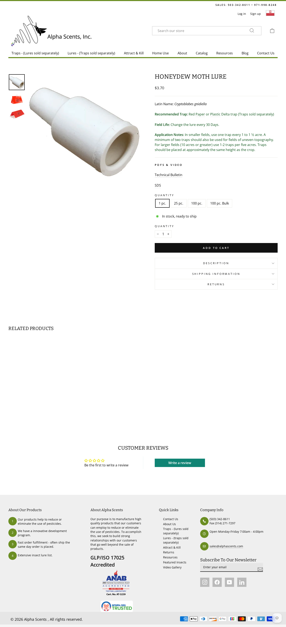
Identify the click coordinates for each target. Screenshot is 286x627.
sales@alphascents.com (226, 546)
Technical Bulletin (168, 175)
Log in (242, 14)
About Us (169, 524)
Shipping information (216, 274)
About (182, 53)
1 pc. (162, 203)
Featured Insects (174, 562)
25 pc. (178, 203)
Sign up (255, 14)
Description (216, 263)
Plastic (215, 114)
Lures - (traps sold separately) (175, 540)
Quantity (164, 195)
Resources (224, 53)
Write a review (179, 463)
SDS (158, 185)
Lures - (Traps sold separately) (91, 53)
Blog (245, 53)
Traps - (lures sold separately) (175, 531)
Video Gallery (172, 567)
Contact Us (265, 53)
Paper (200, 114)
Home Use (160, 53)
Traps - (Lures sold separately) (35, 53)
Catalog (202, 53)
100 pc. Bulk (219, 203)
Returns (216, 284)
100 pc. (196, 203)
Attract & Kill (134, 53)
